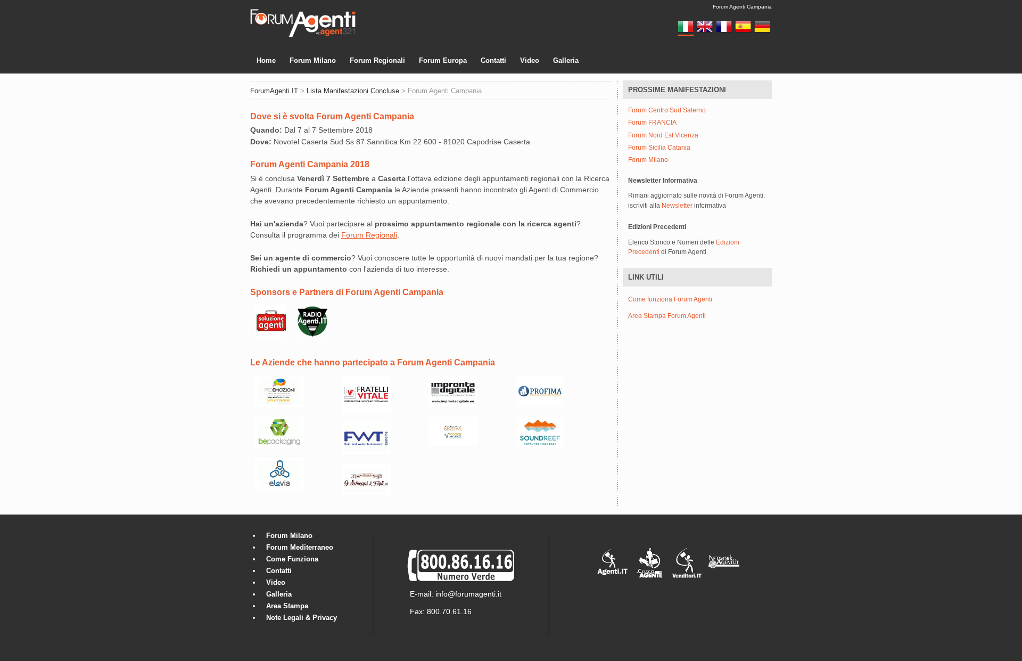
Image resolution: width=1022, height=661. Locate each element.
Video (529, 60)
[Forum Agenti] (303, 35)
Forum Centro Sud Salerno (667, 110)
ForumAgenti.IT (274, 91)
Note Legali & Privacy (301, 618)
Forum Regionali (377, 60)
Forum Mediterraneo (299, 547)
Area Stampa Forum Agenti (667, 316)
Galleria (566, 60)
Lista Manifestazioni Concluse (353, 91)
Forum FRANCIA (652, 122)
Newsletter (677, 205)
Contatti (493, 60)
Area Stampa (287, 606)
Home (266, 60)
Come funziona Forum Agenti (670, 299)
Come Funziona (292, 559)
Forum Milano (313, 60)
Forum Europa (443, 60)
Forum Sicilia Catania (659, 147)
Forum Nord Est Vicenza (663, 135)
